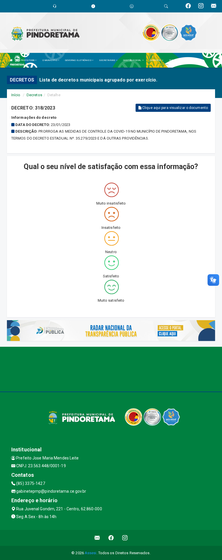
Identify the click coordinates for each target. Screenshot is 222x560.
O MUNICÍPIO (50, 60)
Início (16, 95)
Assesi (91, 553)
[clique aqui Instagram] (125, 538)
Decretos (34, 95)
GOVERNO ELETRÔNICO (78, 60)
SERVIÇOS (155, 60)
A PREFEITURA (26, 60)
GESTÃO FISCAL (132, 60)
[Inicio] (11, 60)
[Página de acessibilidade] (132, 6)
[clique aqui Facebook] (111, 538)
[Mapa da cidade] (111, 368)
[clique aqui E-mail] (97, 538)
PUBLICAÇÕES (177, 60)
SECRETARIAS (107, 60)
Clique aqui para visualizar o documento (174, 108)
